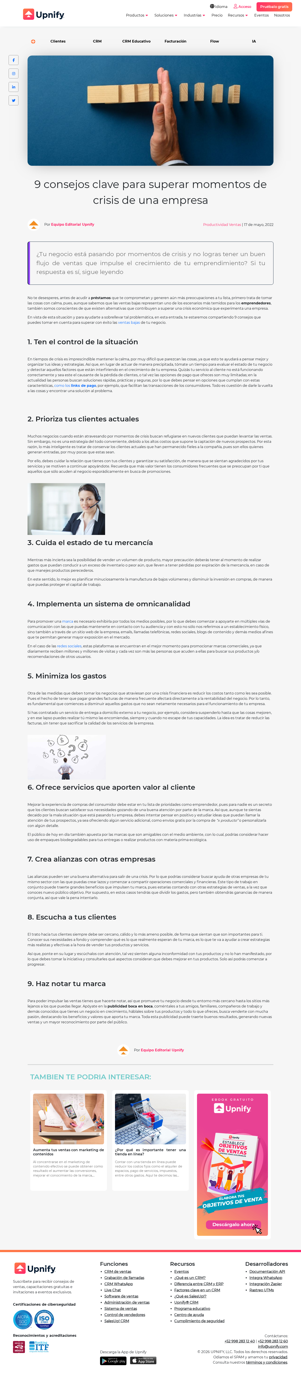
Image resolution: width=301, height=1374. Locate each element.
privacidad (278, 1357)
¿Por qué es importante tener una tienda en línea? (150, 1152)
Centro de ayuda (189, 1315)
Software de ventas (121, 1296)
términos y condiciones (266, 1362)
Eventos (261, 15)
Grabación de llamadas (124, 1278)
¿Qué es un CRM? (190, 1278)
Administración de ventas (127, 1302)
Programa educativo (192, 1309)
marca (67, 621)
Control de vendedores (124, 1315)
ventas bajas (129, 322)
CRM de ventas (117, 1272)
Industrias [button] (192, 15)
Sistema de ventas (120, 1309)
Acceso (244, 7)
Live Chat (112, 1290)
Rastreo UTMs (261, 1290)
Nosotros (282, 15)
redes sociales (69, 646)
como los (62, 386)
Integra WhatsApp (265, 1278)
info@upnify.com (273, 1346)
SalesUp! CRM (116, 1321)
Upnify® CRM (186, 1302)
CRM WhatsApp (118, 1284)
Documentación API (267, 1272)
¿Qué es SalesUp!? (190, 1296)
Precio (217, 15)
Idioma (221, 7)
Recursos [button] (236, 15)
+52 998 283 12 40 (240, 1341)
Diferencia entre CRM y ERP (198, 1284)
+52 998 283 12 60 (273, 1341)
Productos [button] (135, 15)
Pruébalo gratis (274, 7)
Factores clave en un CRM (197, 1290)
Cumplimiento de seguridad (199, 1321)
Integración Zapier (265, 1284)
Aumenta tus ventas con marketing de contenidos (68, 1152)
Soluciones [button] (164, 15)
